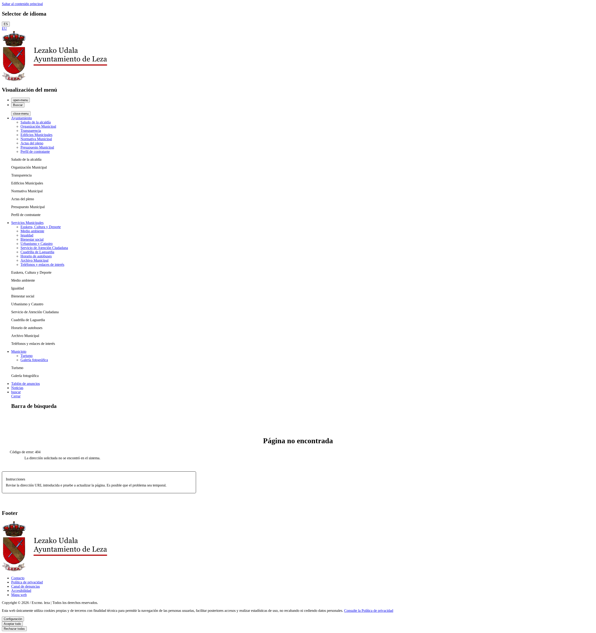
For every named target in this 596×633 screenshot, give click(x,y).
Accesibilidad (21, 591)
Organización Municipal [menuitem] (38, 126)
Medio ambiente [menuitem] (32, 231)
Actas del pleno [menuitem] (31, 143)
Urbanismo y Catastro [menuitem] (36, 244)
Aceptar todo (12, 624)
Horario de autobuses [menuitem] (36, 256)
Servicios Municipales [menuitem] (27, 223)
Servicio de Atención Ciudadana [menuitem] (44, 248)
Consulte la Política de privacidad (368, 611)
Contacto (17, 578)
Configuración (13, 619)
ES (6, 24)
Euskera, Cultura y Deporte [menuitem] (40, 227)
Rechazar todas (14, 628)
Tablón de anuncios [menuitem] (25, 384)
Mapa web (19, 595)
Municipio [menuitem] (18, 351)
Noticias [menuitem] (17, 388)
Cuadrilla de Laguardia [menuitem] (37, 252)
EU (4, 28)
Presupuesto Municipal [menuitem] (37, 147)
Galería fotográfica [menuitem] (34, 360)
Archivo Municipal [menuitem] (34, 260)
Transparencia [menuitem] (30, 131)
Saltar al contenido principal (22, 4)
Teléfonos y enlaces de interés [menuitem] (42, 265)
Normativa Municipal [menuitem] (36, 139)
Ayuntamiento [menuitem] (21, 118)
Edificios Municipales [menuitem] (36, 135)
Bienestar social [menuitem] (32, 239)
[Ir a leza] (54, 80)
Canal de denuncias (25, 586)
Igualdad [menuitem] (26, 235)
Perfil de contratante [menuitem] (35, 151)
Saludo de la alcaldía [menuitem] (35, 122)
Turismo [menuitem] (26, 356)
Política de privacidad (27, 582)
